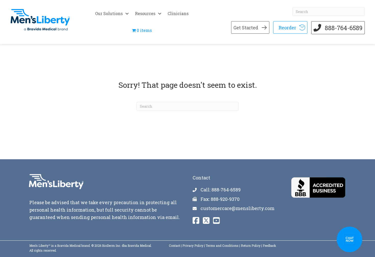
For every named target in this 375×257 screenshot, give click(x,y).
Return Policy (250, 245)
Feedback (269, 245)
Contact (174, 245)
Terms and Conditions (222, 245)
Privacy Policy (192, 245)
